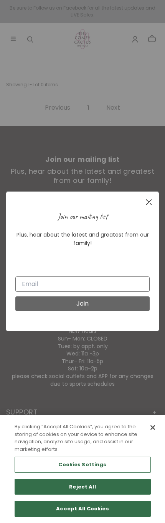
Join (82, 303)
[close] (149, 202)
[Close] (152, 427)
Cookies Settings (82, 464)
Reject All (82, 486)
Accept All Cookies (82, 508)
